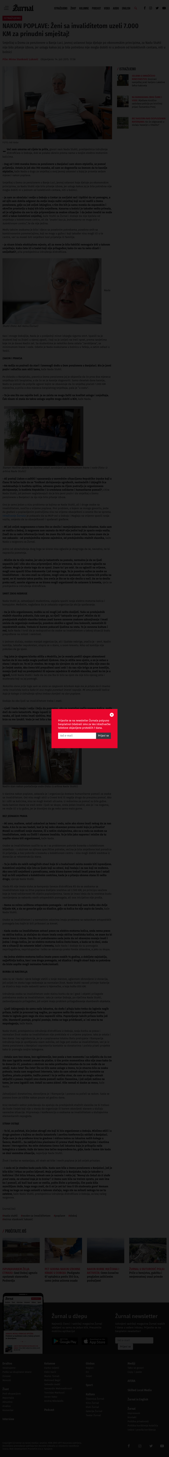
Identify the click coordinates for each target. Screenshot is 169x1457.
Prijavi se (103, 735)
